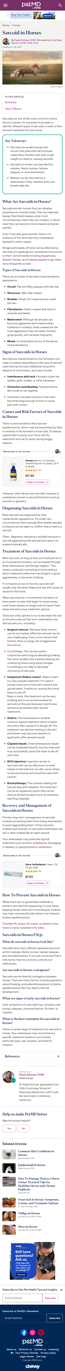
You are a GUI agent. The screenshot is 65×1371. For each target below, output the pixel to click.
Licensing (53, 1349)
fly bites (39, 928)
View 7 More (13, 108)
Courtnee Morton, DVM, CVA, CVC (36, 41)
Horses (16, 25)
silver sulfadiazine (36, 843)
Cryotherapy (15, 651)
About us (11, 1349)
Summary (11, 102)
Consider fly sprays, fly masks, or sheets (26, 923)
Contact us (40, 1349)
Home (5, 25)
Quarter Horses (11, 259)
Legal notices (27, 1356)
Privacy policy (48, 1352)
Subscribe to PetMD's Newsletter (20, 1311)
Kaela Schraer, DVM (25, 40)
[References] (32, 1056)
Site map (41, 1356)
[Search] (60, 5)
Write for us (25, 1349)
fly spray (30, 439)
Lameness (13, 397)
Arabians (32, 259)
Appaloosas (48, 256)
